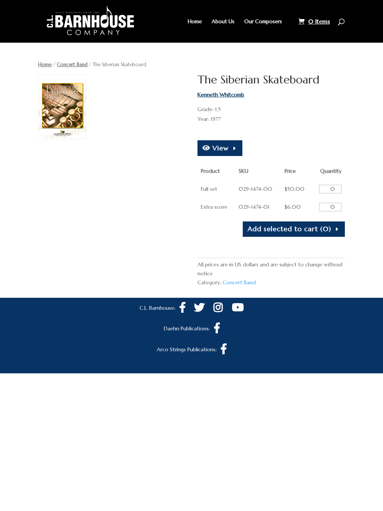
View (219, 148)
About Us (223, 22)
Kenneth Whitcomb (220, 94)
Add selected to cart (289, 228)
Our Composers (263, 22)
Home (195, 22)
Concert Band (72, 64)
